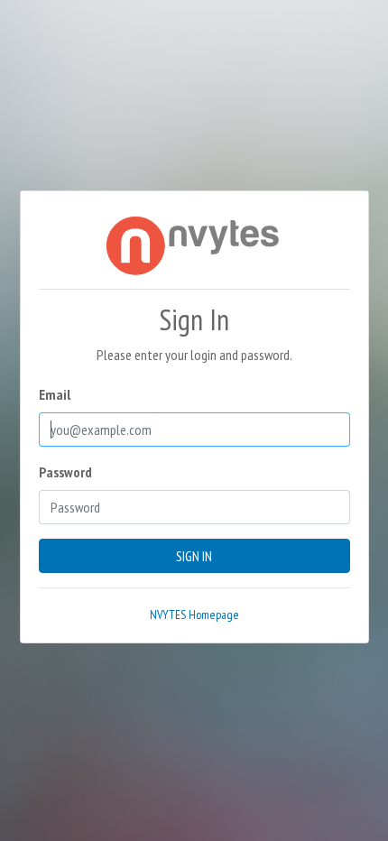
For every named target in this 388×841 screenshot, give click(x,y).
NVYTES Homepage (194, 614)
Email (54, 394)
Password (65, 472)
